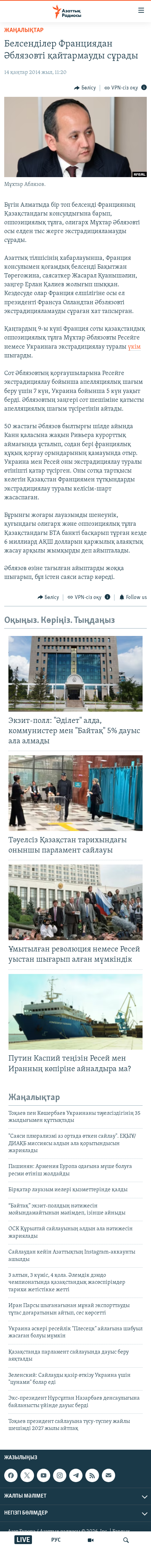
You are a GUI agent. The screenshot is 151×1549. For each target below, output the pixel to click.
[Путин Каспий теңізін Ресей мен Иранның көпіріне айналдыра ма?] (75, 1012)
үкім (134, 347)
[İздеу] (126, 1540)
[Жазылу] (108, 1475)
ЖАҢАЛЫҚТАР (24, 30)
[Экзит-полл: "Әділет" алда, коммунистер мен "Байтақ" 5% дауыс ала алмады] (75, 674)
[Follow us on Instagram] (59, 1475)
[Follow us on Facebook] (11, 1475)
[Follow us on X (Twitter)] (27, 1475)
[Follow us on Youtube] (43, 1475)
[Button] (85, 88)
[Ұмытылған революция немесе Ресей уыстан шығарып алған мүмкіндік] (75, 902)
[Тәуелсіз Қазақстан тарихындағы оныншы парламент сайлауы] (75, 793)
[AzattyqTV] (90, 1540)
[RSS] (92, 1475)
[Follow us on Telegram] (76, 1475)
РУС (56, 1540)
